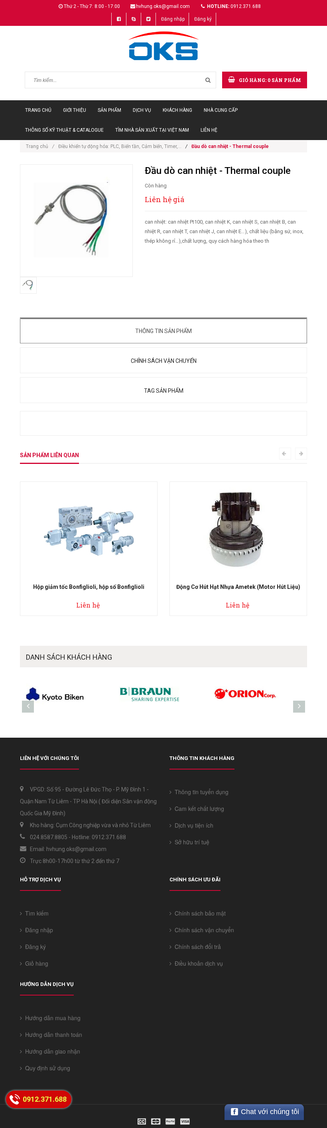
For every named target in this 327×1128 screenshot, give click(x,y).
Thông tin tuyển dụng (200, 792)
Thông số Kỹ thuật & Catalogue (64, 130)
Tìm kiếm (35, 913)
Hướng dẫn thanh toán (52, 1034)
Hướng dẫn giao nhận (51, 1051)
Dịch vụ (142, 110)
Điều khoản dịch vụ (197, 963)
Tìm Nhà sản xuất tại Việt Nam (152, 130)
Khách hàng (177, 110)
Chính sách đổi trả (196, 947)
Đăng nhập (173, 19)
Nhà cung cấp (221, 110)
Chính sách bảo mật (198, 913)
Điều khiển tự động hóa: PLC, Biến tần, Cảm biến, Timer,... (119, 146)
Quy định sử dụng (46, 1068)
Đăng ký (203, 19)
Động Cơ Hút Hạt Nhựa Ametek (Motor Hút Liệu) (238, 587)
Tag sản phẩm (163, 391)
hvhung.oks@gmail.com (163, 6)
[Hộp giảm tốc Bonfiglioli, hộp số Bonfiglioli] (89, 529)
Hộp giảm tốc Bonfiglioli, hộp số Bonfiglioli (88, 587)
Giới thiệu (74, 110)
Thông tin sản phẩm (163, 331)
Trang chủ (38, 110)
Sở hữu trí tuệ (190, 842)
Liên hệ (209, 130)
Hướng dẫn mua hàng (51, 1018)
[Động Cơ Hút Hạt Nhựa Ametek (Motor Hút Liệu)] (238, 529)
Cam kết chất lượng (197, 808)
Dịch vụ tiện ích (192, 825)
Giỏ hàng (35, 963)
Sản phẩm (109, 110)
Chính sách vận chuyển (164, 361)
